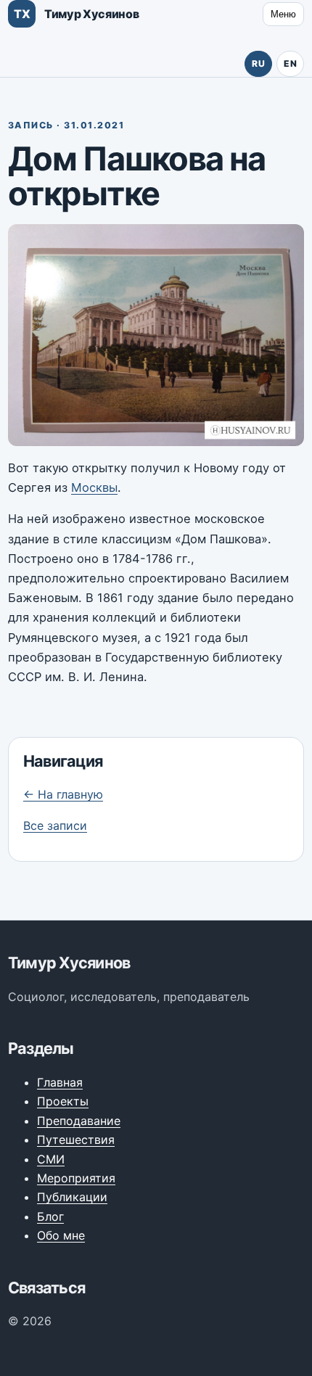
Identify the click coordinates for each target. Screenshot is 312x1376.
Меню (283, 14)
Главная (60, 1082)
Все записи (55, 825)
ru (258, 63)
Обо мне (61, 1235)
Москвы (94, 487)
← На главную (63, 794)
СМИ (51, 1159)
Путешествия (76, 1139)
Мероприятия (76, 1178)
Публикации (72, 1197)
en (290, 63)
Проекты (63, 1101)
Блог (50, 1216)
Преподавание (78, 1120)
